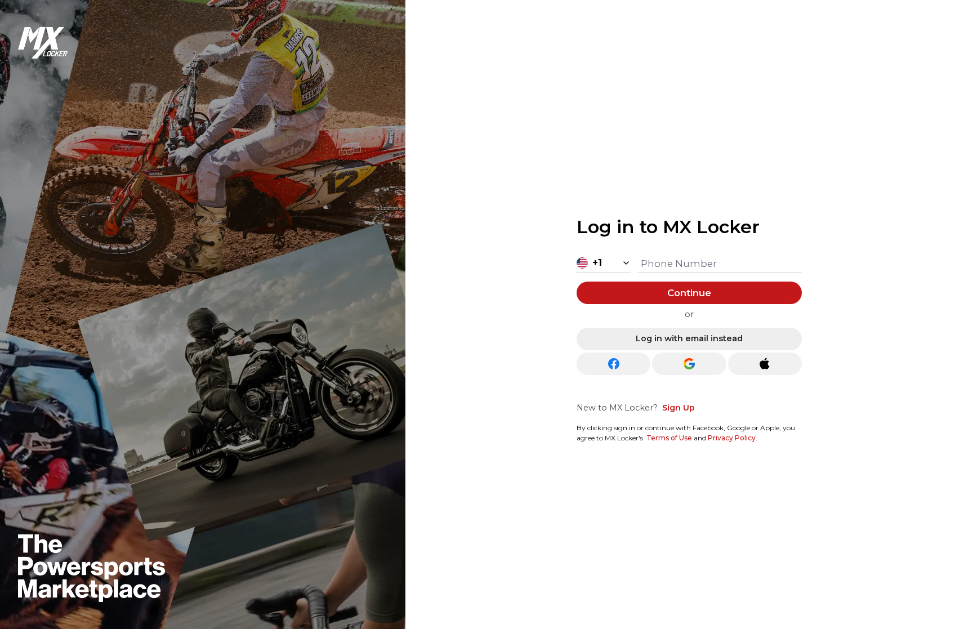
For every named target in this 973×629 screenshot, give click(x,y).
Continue (689, 292)
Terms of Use (669, 438)
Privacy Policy (732, 438)
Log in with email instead (689, 338)
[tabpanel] (689, 326)
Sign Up (678, 408)
